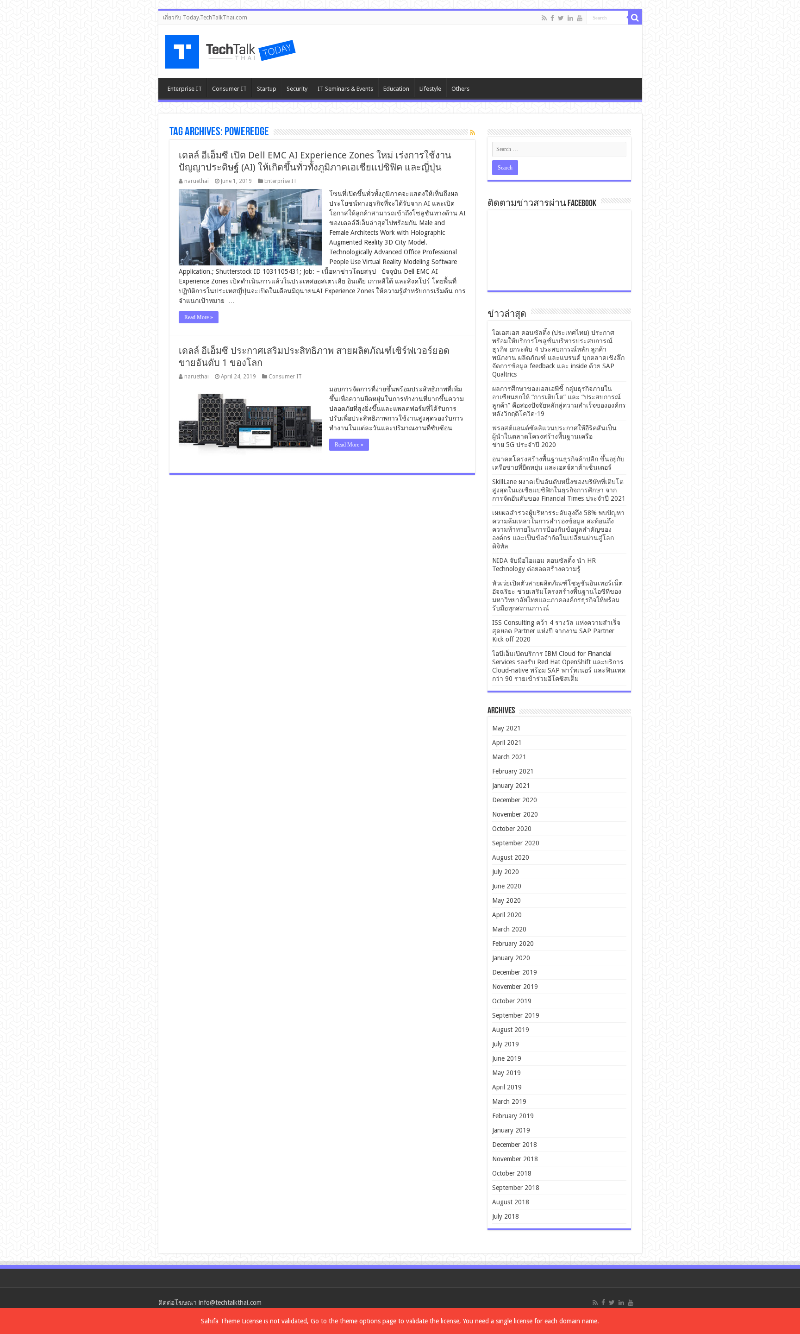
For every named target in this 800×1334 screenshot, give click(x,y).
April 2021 (507, 742)
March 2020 (509, 929)
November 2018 (515, 1159)
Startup (266, 88)
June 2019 (506, 1058)
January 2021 (511, 785)
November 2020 (515, 814)
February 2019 (513, 1116)
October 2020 (511, 828)
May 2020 (506, 900)
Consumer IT (229, 88)
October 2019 (511, 1001)
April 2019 (507, 1087)
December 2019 (514, 972)
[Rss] (544, 18)
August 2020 (510, 857)
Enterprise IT (185, 88)
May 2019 (506, 1072)
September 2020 (515, 843)
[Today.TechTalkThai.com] (231, 48)
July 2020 (505, 871)
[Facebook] (552, 18)
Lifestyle (430, 88)
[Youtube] (579, 18)
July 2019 (505, 1044)
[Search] (635, 18)
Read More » (198, 317)
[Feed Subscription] (472, 132)
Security (297, 88)
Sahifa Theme (220, 1321)
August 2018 (510, 1202)
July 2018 (505, 1216)
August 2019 (510, 1029)
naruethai (196, 181)
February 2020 (513, 943)
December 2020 (514, 800)
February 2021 (513, 771)
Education (396, 88)
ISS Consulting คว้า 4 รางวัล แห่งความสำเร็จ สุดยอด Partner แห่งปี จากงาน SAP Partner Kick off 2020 (556, 631)
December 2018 (514, 1144)
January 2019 (511, 1130)
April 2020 (507, 915)
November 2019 (515, 986)
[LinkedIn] (570, 18)
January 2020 (511, 958)
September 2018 (515, 1187)
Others (460, 88)
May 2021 (506, 728)
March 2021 (509, 757)
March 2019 (509, 1101)
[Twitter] (561, 18)
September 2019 (515, 1015)
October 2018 (511, 1173)
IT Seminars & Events (345, 88)
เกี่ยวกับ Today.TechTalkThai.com (205, 17)
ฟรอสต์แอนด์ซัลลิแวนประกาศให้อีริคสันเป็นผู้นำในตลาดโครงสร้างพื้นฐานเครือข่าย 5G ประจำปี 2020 (554, 436)
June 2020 (506, 886)
